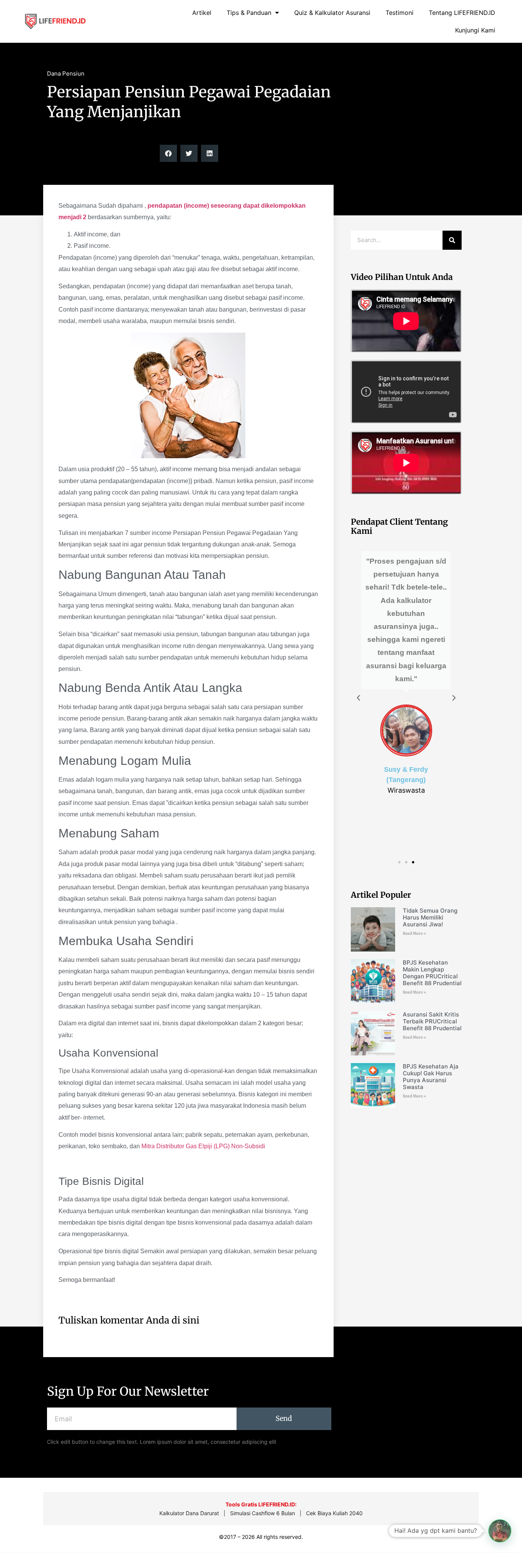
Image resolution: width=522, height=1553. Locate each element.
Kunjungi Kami (475, 30)
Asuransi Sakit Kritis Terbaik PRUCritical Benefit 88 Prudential (432, 1021)
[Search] (452, 240)
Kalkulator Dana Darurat (189, 1513)
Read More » (414, 933)
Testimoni (399, 12)
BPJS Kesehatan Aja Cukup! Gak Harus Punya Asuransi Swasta (431, 1077)
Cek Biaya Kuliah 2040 (334, 1513)
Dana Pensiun (65, 73)
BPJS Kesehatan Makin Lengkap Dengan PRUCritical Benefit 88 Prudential (432, 973)
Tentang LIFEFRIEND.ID (462, 12)
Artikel (201, 12)
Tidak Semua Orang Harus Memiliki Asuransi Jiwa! (430, 917)
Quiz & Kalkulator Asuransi (332, 12)
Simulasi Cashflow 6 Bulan (262, 1513)
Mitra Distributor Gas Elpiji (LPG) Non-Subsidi (203, 1146)
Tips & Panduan (249, 12)
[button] (168, 153)
